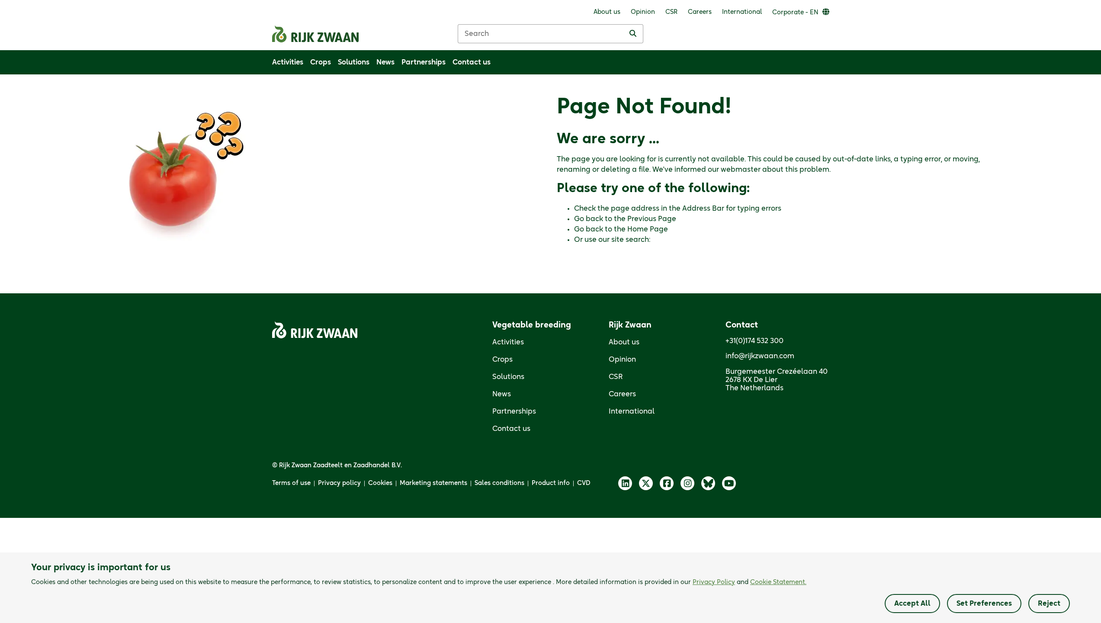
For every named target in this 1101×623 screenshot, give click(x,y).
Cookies (380, 483)
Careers (622, 394)
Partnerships (514, 411)
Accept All (912, 603)
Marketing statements (433, 483)
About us (624, 342)
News (501, 394)
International (632, 411)
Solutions (508, 376)
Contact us (511, 428)
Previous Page (651, 218)
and (749, 582)
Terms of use (291, 483)
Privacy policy (339, 483)
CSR (616, 376)
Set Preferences (984, 603)
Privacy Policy (714, 582)
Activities (508, 342)
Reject (1049, 603)
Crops (502, 359)
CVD (584, 483)
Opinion (622, 359)
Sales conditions (499, 483)
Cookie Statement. (778, 582)
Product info (551, 483)
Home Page (647, 229)
